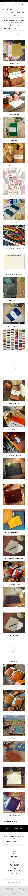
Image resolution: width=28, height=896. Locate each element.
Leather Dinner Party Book (14, 815)
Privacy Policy (14, 875)
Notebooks (14, 851)
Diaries (14, 352)
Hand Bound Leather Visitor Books (14, 507)
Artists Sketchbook (14, 63)
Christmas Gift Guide (14, 196)
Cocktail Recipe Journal (14, 222)
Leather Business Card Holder (14, 764)
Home (4, 9)
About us (14, 862)
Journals (14, 855)
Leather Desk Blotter (14, 790)
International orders (14, 870)
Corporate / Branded (14, 858)
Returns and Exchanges (14, 872)
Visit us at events (14, 865)
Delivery (14, 868)
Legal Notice (14, 876)
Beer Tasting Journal (14, 114)
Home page (14, 661)
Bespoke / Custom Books (14, 861)
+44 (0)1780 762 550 (16, 841)
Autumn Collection (14, 89)
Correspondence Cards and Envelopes (14, 274)
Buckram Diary (14, 140)
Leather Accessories (14, 687)
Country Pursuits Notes (14, 300)
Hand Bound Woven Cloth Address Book (14, 558)
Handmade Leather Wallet (14, 584)
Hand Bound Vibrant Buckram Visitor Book (14, 532)
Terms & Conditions (14, 873)
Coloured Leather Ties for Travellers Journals (14, 248)
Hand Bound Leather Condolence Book (14, 481)
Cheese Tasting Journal (14, 165)
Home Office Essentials (14, 635)
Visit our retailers (14, 864)
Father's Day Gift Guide (14, 403)
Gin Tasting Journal (14, 429)
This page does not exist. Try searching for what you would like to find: (14, 21)
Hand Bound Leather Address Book (14, 455)
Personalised (14, 856)
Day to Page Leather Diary (14, 326)
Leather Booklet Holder (14, 738)
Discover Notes (14, 377)
